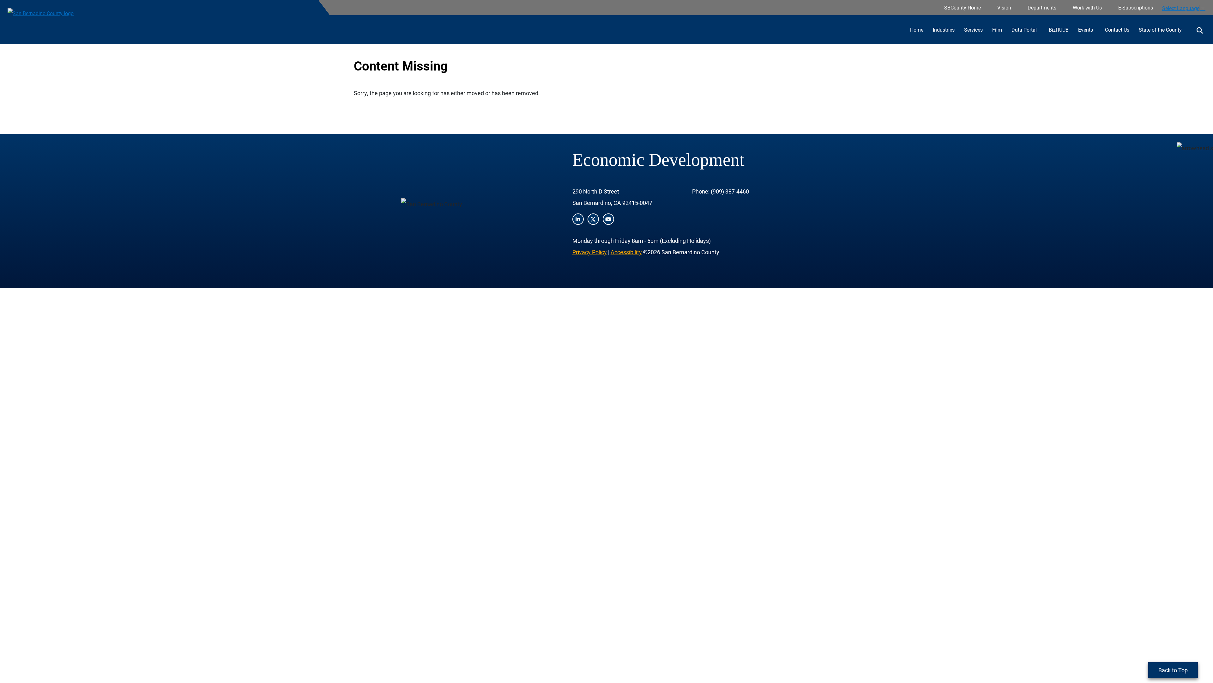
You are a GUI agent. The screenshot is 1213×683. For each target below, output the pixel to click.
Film (997, 29)
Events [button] (1086, 29)
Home (916, 29)
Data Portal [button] (1024, 29)
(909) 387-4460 (730, 191)
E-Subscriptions (1135, 7)
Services (973, 29)
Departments (1042, 7)
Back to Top (1173, 670)
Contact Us (1117, 29)
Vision (1004, 7)
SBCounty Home (962, 7)
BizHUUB (1059, 29)
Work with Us (1087, 7)
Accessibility (626, 252)
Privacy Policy (589, 252)
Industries (944, 29)
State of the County (1160, 29)
